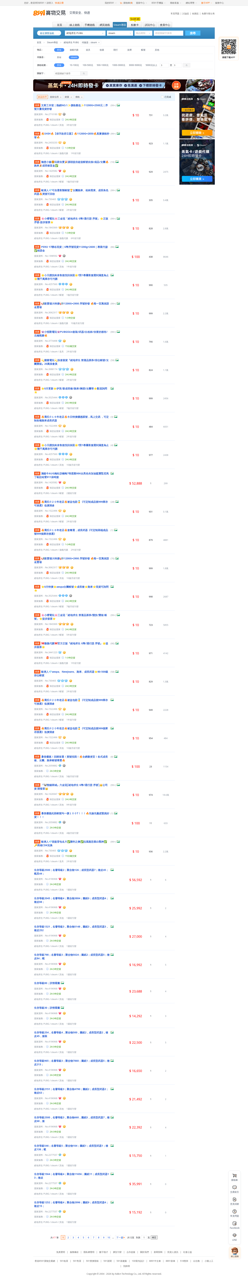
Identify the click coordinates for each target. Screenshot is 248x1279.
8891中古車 (155, 1260)
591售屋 (77, 1260)
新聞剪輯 (158, 1252)
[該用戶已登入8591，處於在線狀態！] (64, 142)
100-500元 (88, 65)
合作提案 (131, 1252)
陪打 (115, 49)
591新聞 (107, 1260)
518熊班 (184, 1260)
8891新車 (170, 1260)
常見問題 (175, 13)
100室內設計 (138, 1260)
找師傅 (126, 1266)
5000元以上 (151, 65)
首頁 (39, 42)
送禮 (129, 49)
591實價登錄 (92, 1260)
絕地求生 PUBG (41, 125)
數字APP (205, 2)
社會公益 (187, 1252)
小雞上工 (209, 1260)
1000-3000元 (118, 65)
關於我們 (144, 1252)
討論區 (185, 13)
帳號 (143, 49)
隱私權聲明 (89, 1252)
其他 (157, 49)
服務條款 (74, 1252)
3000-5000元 (135, 65)
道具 (88, 49)
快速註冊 (59, 2)
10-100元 (74, 65)
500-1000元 (103, 65)
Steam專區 (52, 42)
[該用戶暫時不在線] (64, 114)
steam (74, 57)
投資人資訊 (172, 1252)
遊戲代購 (74, 49)
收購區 (195, 13)
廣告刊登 (117, 1252)
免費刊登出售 (208, 13)
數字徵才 (103, 1252)
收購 (102, 49)
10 (108, 1237)
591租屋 (64, 1260)
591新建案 (122, 1260)
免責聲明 (60, 1252)
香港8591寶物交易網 (45, 1260)
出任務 (196, 1260)
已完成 (167, 96)
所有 (59, 49)
